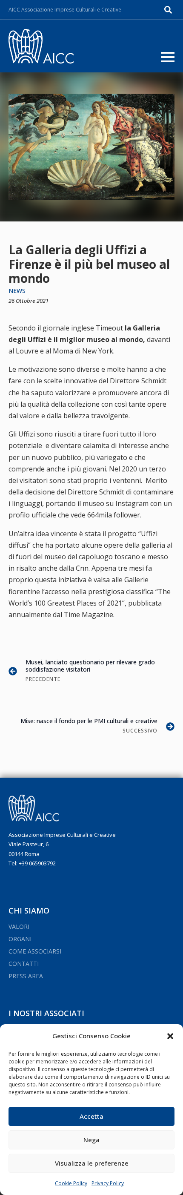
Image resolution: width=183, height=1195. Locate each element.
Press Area (26, 976)
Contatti (24, 964)
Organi (20, 939)
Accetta (91, 1116)
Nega (91, 1139)
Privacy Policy (108, 1183)
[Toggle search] (168, 9)
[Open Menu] (167, 57)
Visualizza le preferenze (92, 1163)
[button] (170, 1036)
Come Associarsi (35, 951)
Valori (19, 927)
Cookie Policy (71, 1183)
